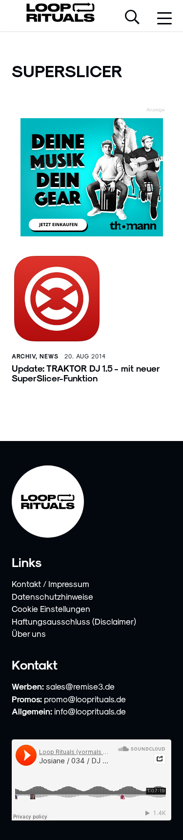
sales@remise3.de (80, 686)
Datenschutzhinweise (52, 596)
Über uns (29, 633)
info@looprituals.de (90, 711)
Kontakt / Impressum (50, 583)
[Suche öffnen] (132, 18)
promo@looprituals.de (85, 699)
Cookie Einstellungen (51, 608)
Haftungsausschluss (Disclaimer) (74, 621)
